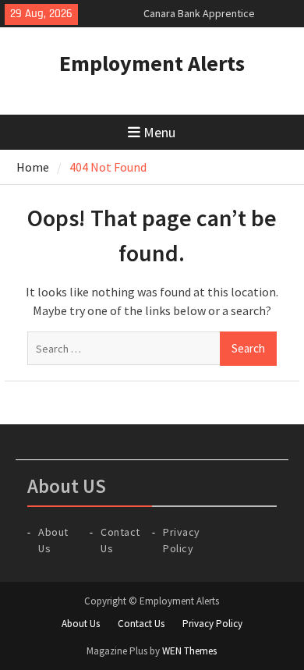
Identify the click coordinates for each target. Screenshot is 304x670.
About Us (81, 623)
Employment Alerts (152, 63)
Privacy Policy (212, 623)
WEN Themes (189, 651)
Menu (159, 132)
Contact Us (141, 623)
